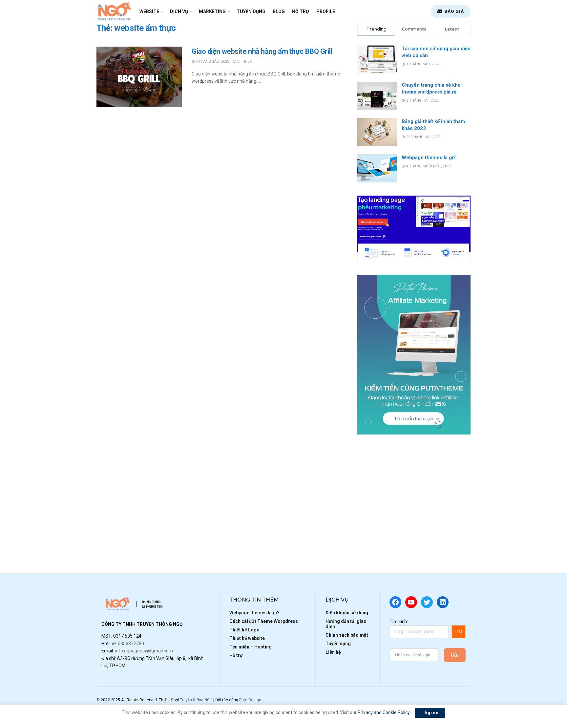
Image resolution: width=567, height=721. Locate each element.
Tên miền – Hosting (250, 646)
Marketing (212, 11)
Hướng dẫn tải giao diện (346, 624)
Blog (279, 11)
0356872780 (131, 643)
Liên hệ (333, 652)
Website (149, 11)
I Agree (430, 712)
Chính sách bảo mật (347, 635)
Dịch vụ (179, 11)
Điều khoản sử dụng (347, 612)
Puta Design (250, 700)
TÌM (458, 631)
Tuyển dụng (251, 11)
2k (249, 61)
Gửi (455, 655)
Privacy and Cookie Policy (384, 712)
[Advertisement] (414, 494)
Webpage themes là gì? (429, 157)
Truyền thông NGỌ (196, 700)
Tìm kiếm (399, 621)
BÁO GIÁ (453, 11)
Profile (325, 11)
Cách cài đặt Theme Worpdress (263, 621)
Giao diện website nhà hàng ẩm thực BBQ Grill (262, 51)
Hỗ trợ (300, 11)
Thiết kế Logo (244, 629)
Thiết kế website (247, 638)
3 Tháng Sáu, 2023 (212, 61)
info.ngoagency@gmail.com (144, 650)
